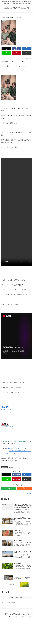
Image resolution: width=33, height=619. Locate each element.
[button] (26, 53)
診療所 (11, 467)
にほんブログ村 (6, 409)
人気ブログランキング (7, 426)
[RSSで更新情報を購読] (24, 488)
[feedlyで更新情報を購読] (8, 488)
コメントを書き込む (16, 597)
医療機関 (5, 467)
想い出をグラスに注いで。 (15, 448)
